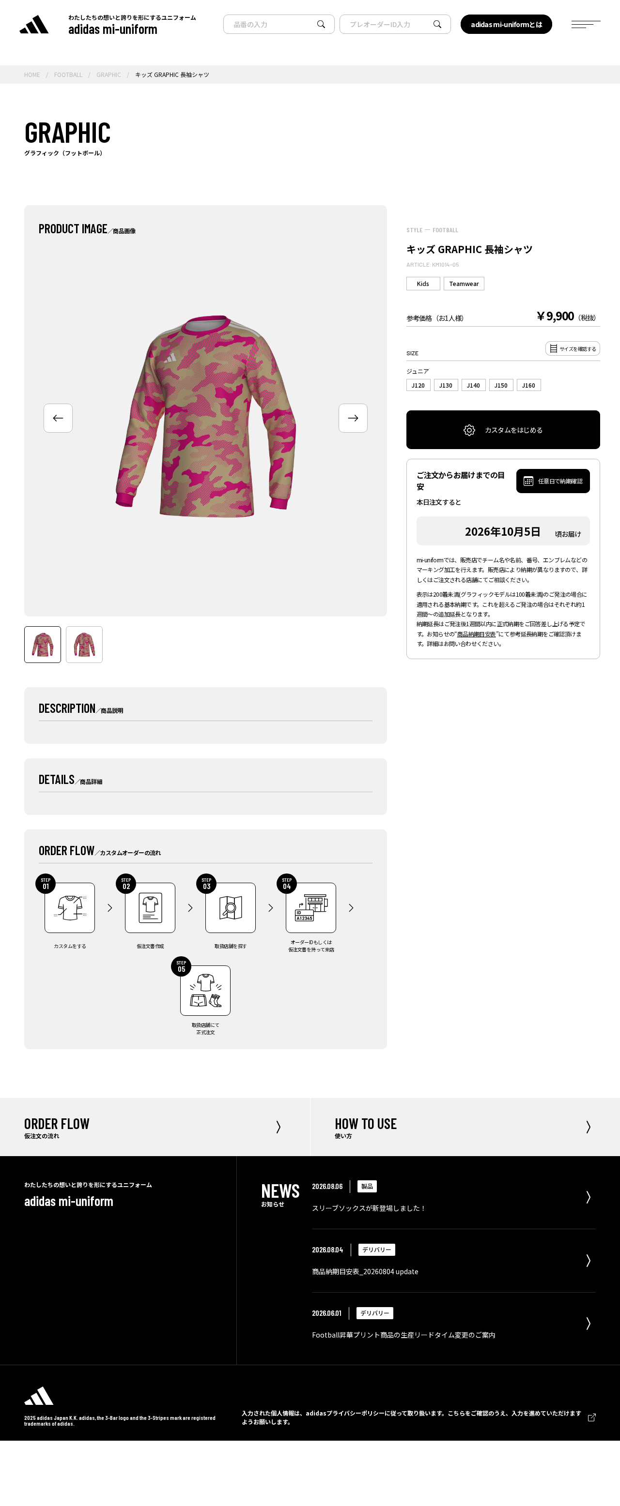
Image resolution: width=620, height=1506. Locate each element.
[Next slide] (353, 418)
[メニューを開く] (586, 24)
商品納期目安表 (476, 634)
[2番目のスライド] (84, 644)
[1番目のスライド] (42, 644)
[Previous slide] (58, 418)
